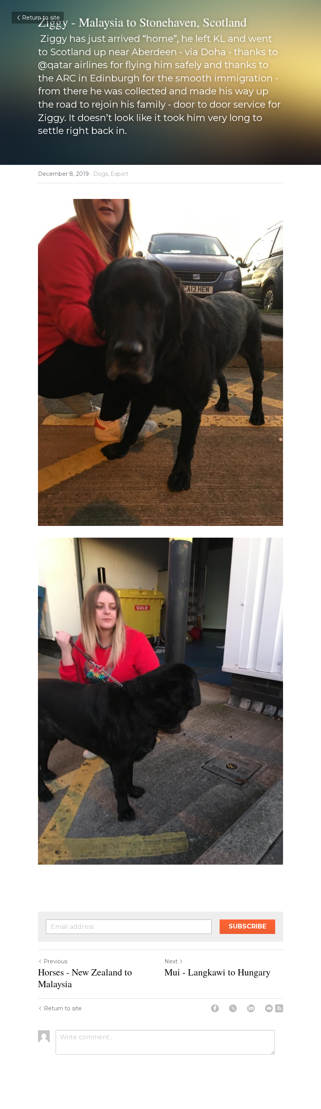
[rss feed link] (279, 1008)
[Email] (269, 1008)
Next (171, 961)
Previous (55, 961)
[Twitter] (233, 1008)
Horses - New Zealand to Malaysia (85, 978)
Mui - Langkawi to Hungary (217, 972)
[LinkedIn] (251, 1008)
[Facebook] (215, 1008)
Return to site (41, 17)
